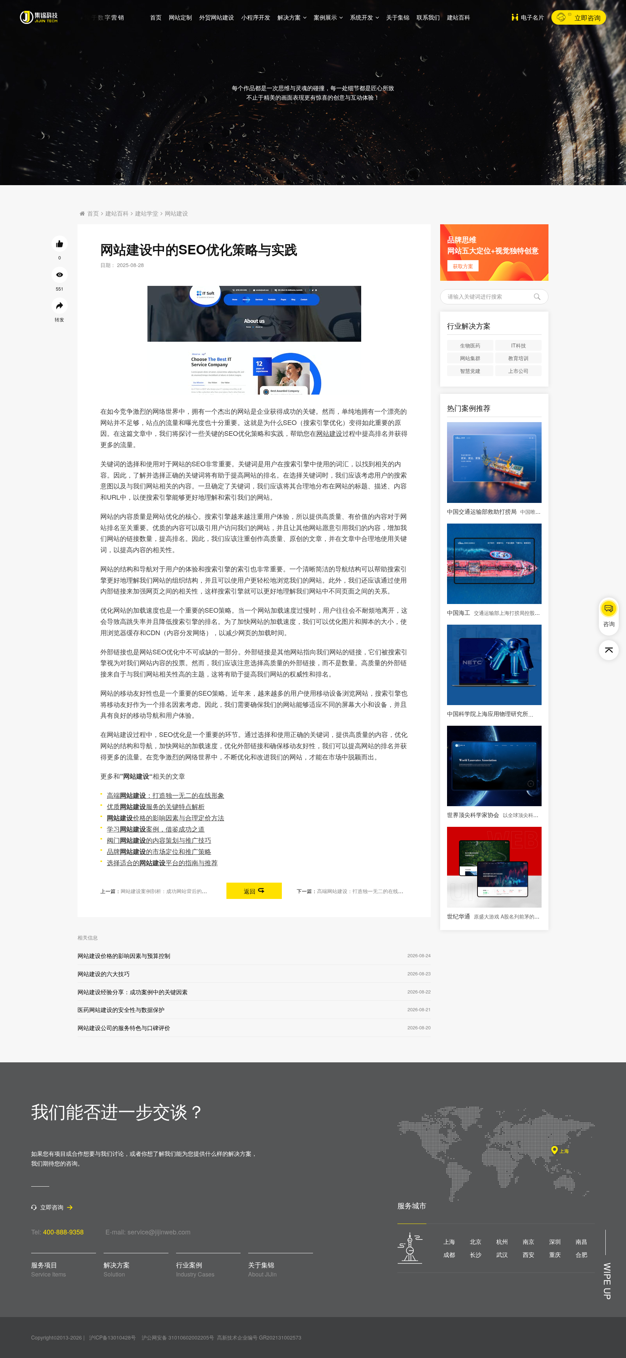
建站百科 (458, 17)
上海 (449, 1242)
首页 (156, 17)
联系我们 (428, 17)
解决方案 (289, 17)
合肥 (581, 1255)
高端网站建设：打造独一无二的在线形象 (362, 891)
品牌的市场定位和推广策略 (159, 851)
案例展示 (325, 17)
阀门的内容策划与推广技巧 (159, 840)
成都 (449, 1255)
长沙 (475, 1255)
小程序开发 (255, 17)
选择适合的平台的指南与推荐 (162, 862)
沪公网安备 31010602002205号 (178, 1337)
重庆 (555, 1255)
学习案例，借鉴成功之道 (156, 828)
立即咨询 (588, 17)
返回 (249, 891)
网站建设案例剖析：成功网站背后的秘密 (166, 891)
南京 (528, 1242)
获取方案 (463, 266)
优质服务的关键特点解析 (156, 806)
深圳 (555, 1242)
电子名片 (532, 17)
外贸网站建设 (216, 17)
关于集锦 (397, 17)
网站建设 (176, 213)
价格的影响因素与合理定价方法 (165, 817)
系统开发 (361, 17)
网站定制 (180, 17)
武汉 (502, 1255)
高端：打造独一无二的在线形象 (165, 795)
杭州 (502, 1242)
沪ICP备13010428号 (112, 1337)
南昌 (581, 1242)
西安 (528, 1255)
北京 (475, 1242)
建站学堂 (146, 213)
